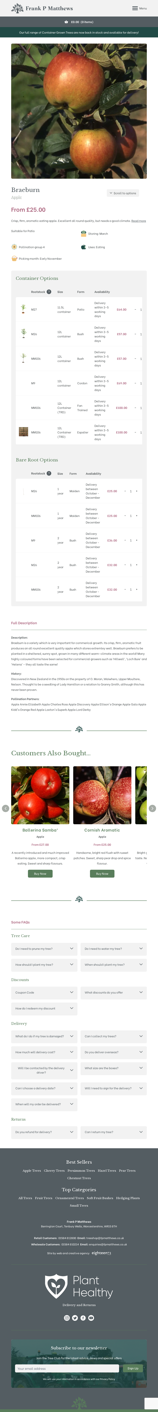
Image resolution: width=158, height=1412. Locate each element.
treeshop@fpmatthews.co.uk (100, 1238)
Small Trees (79, 1205)
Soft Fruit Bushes (100, 1198)
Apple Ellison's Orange (106, 704)
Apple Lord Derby (79, 709)
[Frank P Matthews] (42, 8)
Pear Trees (127, 1170)
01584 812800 (67, 1238)
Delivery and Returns (79, 1305)
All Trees (25, 1198)
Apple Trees (32, 1170)
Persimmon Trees (81, 1170)
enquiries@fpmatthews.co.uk (103, 1244)
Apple (16, 197)
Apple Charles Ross (55, 704)
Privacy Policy (107, 1379)
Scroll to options (125, 193)
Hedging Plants (128, 1198)
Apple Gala (130, 704)
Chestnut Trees (79, 1178)
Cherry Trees (54, 1170)
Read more (138, 220)
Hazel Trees (107, 1170)
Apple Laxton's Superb (51, 709)
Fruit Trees (43, 1198)
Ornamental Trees (69, 1198)
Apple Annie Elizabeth (26, 704)
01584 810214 (70, 1244)
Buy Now (40, 873)
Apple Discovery (79, 704)
